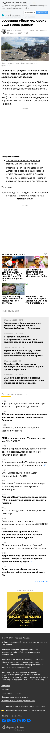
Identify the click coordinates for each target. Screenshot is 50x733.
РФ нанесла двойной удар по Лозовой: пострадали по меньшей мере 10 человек (23, 545)
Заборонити (30, 12)
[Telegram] (14, 720)
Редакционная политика (11, 693)
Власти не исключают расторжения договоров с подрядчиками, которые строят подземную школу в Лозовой (25, 171)
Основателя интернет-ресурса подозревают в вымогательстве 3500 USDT (24, 521)
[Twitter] (9, 720)
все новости (41, 581)
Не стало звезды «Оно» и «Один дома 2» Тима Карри (23, 511)
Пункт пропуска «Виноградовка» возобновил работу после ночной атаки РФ (23, 570)
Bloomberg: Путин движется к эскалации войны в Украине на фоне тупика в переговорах (23, 485)
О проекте (5, 686)
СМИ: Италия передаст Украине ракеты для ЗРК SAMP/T (23, 438)
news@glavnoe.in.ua (14, 706)
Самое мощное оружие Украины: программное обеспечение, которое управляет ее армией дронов (21, 533)
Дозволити (42, 12)
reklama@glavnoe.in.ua (15, 710)
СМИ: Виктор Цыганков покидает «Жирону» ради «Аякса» (19, 473)
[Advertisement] (25, 130)
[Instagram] (19, 720)
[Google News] (24, 720)
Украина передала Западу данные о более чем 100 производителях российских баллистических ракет (23, 450)
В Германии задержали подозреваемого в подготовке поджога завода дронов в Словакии (24, 415)
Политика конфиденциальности (14, 697)
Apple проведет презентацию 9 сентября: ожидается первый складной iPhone (23, 404)
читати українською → (39, 30)
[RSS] (29, 720)
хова (9, 187)
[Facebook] (4, 720)
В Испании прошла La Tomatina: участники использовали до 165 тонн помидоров (24, 463)
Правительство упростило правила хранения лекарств (20, 428)
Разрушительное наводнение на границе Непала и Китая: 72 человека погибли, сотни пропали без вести (23, 557)
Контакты (5, 689)
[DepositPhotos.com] (13, 728)
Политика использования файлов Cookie (18, 701)
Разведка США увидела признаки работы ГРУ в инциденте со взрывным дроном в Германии (24, 498)
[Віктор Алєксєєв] (3, 33)
